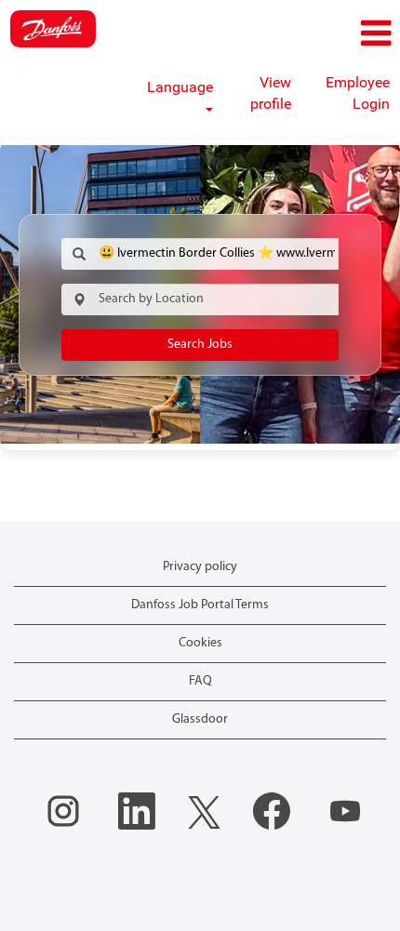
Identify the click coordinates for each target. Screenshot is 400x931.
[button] (333, 34)
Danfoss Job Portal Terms (200, 605)
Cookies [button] (200, 643)
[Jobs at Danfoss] (53, 28)
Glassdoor (200, 719)
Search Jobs (200, 345)
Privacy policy (200, 567)
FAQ (200, 681)
